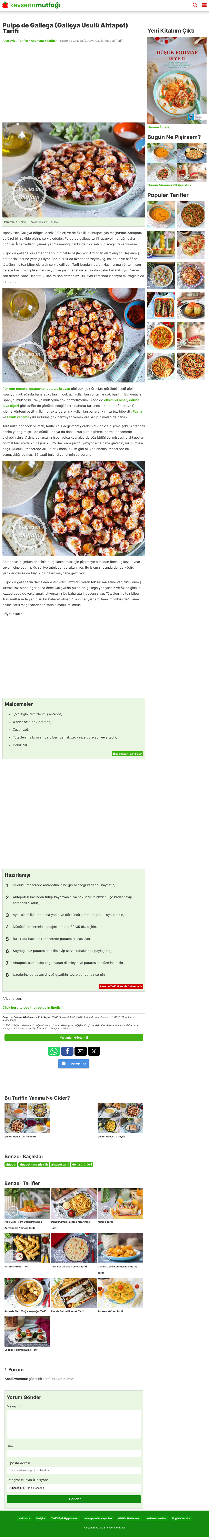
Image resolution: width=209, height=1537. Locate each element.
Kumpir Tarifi (105, 1221)
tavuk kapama (18, 417)
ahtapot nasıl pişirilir (33, 1164)
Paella (137, 411)
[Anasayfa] (32, 6)
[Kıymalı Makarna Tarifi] (161, 366)
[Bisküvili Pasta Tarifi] (191, 336)
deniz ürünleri (82, 1164)
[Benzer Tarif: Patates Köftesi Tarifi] (120, 1293)
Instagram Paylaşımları (98, 1518)
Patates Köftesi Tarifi (110, 1311)
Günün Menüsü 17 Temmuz (20, 1136)
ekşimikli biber (115, 400)
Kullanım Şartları (156, 1518)
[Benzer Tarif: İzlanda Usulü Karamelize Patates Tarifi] (120, 1248)
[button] (54, 1051)
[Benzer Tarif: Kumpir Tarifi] (120, 1203)
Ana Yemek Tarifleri (44, 40)
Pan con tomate (14, 389)
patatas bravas (58, 389)
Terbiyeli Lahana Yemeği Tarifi (69, 1266)
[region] (73, 82)
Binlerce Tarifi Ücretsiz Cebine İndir (121, 986)
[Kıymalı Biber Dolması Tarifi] (191, 305)
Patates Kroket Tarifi (16, 1266)
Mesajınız (14, 1406)
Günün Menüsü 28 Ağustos (169, 185)
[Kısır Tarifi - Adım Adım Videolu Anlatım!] (191, 214)
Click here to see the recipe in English (32, 1007)
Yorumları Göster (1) (74, 1037)
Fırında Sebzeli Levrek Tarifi (67, 1311)
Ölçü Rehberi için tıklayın (127, 753)
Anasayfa (9, 40)
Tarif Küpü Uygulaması (64, 1518)
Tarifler (23, 40)
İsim (10, 1446)
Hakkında (24, 1518)
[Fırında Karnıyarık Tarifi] (161, 305)
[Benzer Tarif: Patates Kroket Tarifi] (27, 1248)
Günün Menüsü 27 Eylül (111, 1136)
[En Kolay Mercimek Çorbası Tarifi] (161, 214)
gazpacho (37, 389)
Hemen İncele (158, 127)
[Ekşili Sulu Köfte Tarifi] (161, 275)
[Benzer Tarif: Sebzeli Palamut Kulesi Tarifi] (27, 1331)
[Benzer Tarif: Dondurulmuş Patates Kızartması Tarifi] (74, 1203)
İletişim (40, 1518)
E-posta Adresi (18, 1463)
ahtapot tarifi (60, 1164)
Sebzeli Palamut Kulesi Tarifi (21, 1349)
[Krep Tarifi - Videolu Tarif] (191, 245)
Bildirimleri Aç (77, 1064)
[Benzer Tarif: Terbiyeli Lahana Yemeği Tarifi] (74, 1248)
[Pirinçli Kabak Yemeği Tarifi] (161, 336)
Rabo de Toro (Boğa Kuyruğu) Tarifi (25, 1311)
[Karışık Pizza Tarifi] (191, 366)
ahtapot (11, 1164)
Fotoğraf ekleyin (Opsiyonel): (29, 1480)
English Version (181, 1518)
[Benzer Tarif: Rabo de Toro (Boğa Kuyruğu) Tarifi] (27, 1293)
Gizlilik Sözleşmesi (129, 1518)
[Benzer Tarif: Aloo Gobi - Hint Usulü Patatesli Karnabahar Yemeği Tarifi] (27, 1203)
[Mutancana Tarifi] (191, 275)
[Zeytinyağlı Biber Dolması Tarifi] (161, 245)
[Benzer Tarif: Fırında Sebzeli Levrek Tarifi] (74, 1293)
